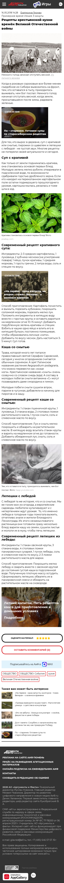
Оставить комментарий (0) (32, 650)
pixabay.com (8, 239)
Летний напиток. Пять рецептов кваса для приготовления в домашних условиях (31, 607)
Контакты (9, 773)
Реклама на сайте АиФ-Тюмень (23, 757)
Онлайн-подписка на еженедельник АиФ (30, 769)
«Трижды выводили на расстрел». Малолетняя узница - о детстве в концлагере (37, 704)
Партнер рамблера (29, 868)
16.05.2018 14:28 (10, 12)
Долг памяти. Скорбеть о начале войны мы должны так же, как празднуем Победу (36, 723)
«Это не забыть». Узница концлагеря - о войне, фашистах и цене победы (37, 714)
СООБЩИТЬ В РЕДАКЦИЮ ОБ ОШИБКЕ (25, 777)
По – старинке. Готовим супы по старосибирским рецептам (30, 733)
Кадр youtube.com (25, 490)
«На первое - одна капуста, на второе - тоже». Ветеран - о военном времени (37, 694)
